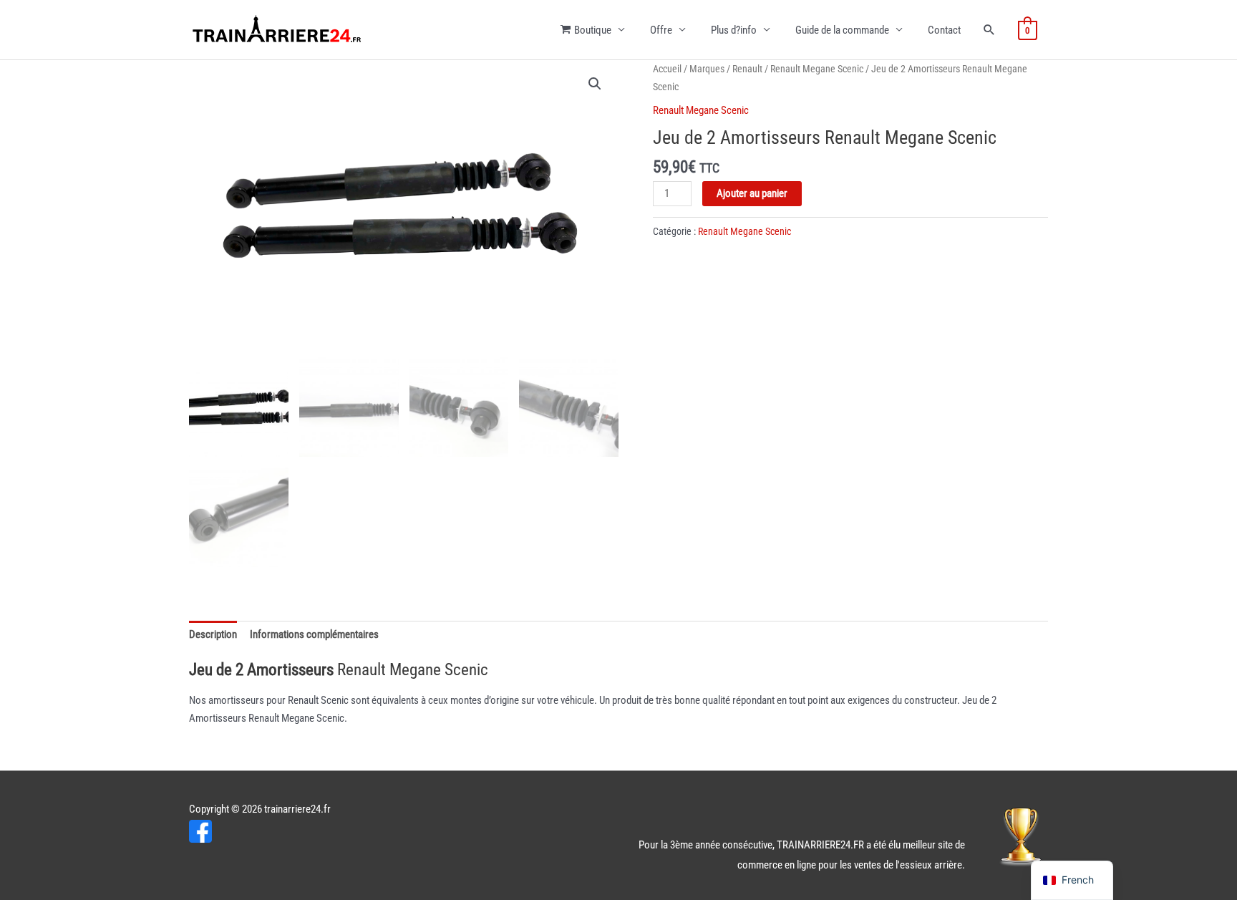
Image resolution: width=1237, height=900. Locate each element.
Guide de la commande (842, 30)
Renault (747, 68)
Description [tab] (213, 634)
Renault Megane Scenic (816, 68)
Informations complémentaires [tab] (314, 634)
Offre (661, 30)
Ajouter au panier (752, 193)
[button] (595, 84)
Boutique (592, 30)
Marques (706, 68)
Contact (944, 30)
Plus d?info (734, 30)
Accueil (667, 68)
